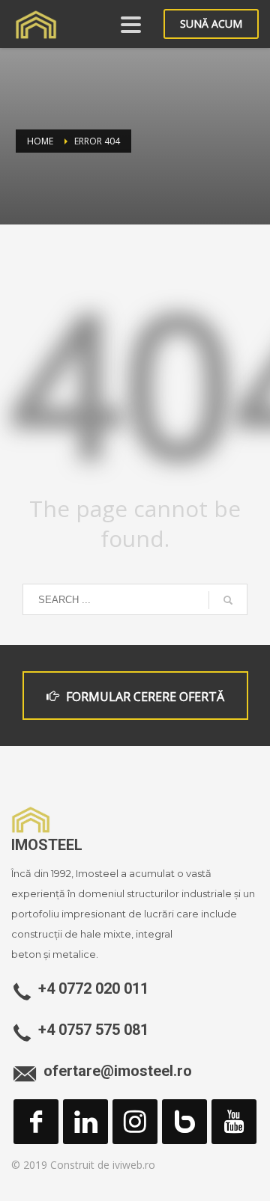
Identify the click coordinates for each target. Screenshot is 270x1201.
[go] (228, 600)
